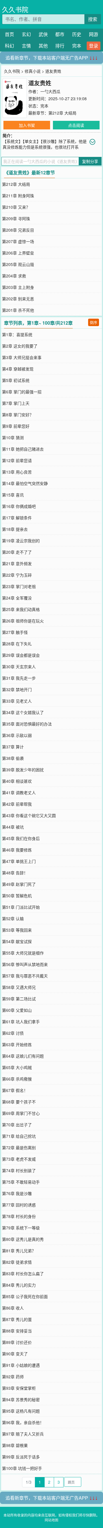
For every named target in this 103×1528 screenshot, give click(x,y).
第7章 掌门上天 (15, 403)
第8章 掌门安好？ (17, 414)
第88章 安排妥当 (17, 1331)
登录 (93, 45)
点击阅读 (76, 125)
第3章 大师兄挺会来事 (21, 357)
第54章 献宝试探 (17, 941)
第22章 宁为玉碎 (17, 575)
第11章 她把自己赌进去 (23, 449)
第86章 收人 (13, 1308)
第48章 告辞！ (15, 873)
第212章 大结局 (62, 113)
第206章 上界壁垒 (18, 253)
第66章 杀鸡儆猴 (17, 1079)
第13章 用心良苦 (17, 472)
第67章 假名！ (15, 1090)
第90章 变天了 (15, 1354)
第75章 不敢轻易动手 (21, 1182)
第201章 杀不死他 (18, 310)
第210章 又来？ (16, 207)
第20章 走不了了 (17, 552)
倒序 (93, 322)
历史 (76, 34)
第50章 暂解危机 (17, 895)
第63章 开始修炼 (17, 1044)
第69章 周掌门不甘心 (21, 1113)
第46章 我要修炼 (17, 850)
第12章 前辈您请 (17, 460)
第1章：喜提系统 (17, 334)
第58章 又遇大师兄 (19, 987)
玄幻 (26, 34)
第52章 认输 (13, 918)
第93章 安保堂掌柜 (19, 1388)
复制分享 (90, 161)
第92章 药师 (13, 1376)
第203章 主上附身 (18, 287)
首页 (9, 34)
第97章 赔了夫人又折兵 (23, 1434)
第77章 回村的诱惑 (19, 1205)
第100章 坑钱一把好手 (22, 1468)
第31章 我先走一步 (19, 678)
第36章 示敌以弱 (17, 735)
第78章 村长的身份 (19, 1216)
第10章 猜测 (13, 437)
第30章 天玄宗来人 (19, 666)
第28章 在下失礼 (17, 643)
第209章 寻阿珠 (16, 218)
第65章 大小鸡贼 (17, 1067)
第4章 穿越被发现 (17, 369)
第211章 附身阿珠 (18, 195)
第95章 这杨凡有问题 (21, 1411)
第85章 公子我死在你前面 (25, 1296)
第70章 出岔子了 (17, 1124)
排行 (59, 45)
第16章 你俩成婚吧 (19, 506)
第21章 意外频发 (17, 563)
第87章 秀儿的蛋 (17, 1319)
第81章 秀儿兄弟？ (19, 1250)
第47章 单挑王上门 (19, 861)
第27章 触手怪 (15, 632)
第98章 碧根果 (15, 1445)
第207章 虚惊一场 (18, 241)
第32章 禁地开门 (17, 689)
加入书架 (27, 125)
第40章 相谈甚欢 (17, 781)
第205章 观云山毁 (18, 264)
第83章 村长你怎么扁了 (23, 1273)
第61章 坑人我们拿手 (21, 1021)
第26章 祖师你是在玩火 (23, 621)
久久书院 (15, 9)
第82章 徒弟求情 (17, 1262)
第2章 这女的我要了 (19, 346)
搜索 (92, 19)
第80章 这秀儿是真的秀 (23, 1239)
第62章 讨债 (13, 1033)
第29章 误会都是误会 (21, 655)
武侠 (43, 34)
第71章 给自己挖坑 (19, 1136)
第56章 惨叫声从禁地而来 (25, 964)
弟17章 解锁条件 (17, 517)
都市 (59, 34)
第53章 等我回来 (17, 930)
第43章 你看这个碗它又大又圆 (29, 815)
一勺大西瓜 (50, 91)
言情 (26, 45)
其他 (43, 45)
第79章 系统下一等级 (21, 1228)
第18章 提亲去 (15, 529)
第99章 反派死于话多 (21, 1457)
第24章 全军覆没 (17, 598)
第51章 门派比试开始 (21, 907)
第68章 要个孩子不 (19, 1102)
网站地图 (51, 1519)
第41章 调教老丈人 (19, 792)
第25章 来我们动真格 (21, 609)
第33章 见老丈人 (17, 701)
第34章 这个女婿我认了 (23, 712)
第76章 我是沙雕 (17, 1193)
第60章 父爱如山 (17, 1010)
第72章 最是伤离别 (19, 1147)
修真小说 (33, 71)
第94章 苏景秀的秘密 (21, 1399)
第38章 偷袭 (13, 758)
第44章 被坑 (13, 827)
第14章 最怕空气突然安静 (25, 483)
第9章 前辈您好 (15, 426)
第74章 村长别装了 (19, 1170)
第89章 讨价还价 (17, 1342)
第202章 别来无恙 (18, 298)
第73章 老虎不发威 (19, 1159)
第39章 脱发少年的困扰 (23, 769)
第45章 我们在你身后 (21, 838)
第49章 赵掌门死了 (19, 884)
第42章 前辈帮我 (17, 804)
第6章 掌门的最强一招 (21, 392)
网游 (93, 34)
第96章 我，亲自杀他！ (23, 1422)
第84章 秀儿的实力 (19, 1285)
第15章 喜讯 (13, 495)
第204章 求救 (14, 276)
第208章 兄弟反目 (18, 230)
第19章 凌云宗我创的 (21, 540)
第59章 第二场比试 (19, 998)
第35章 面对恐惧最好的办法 (27, 724)
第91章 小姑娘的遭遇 (21, 1365)
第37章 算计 (13, 747)
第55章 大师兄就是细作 (23, 953)
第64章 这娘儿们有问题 (23, 1056)
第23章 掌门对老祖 (19, 586)
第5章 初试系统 (15, 380)
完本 (76, 45)
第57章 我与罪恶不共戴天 (25, 976)
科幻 (9, 45)
